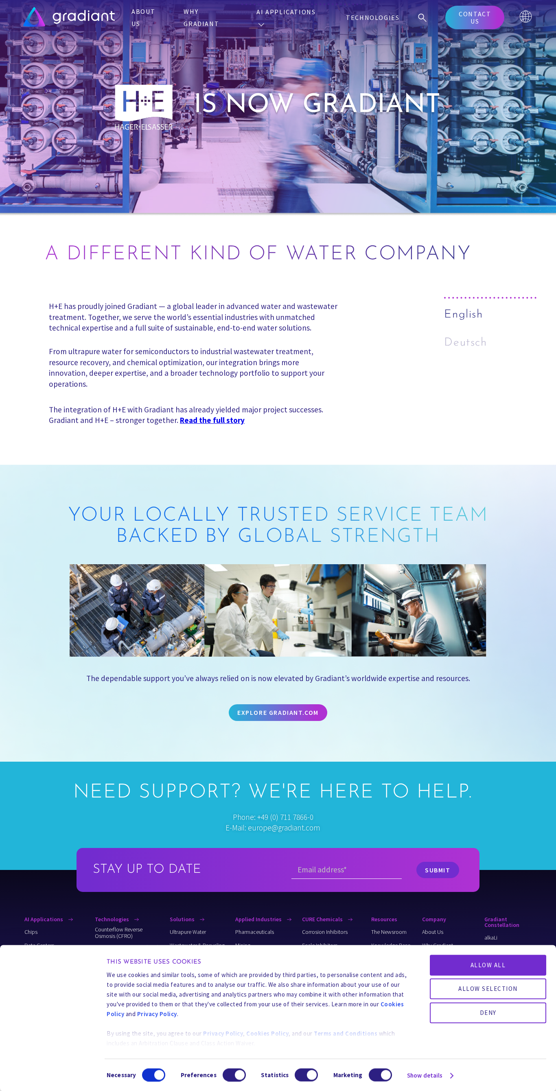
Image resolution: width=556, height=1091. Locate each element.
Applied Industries (259, 919)
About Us (143, 17)
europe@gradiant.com (284, 827)
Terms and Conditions (345, 1033)
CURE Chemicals (323, 919)
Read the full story (212, 420)
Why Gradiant (201, 17)
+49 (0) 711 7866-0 (285, 817)
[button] (474, 17)
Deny (488, 1012)
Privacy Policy (157, 1014)
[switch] (234, 1074)
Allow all (488, 965)
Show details (424, 1075)
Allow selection (488, 988)
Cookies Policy (267, 1033)
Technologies (372, 17)
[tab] (491, 315)
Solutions (183, 919)
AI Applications (285, 12)
